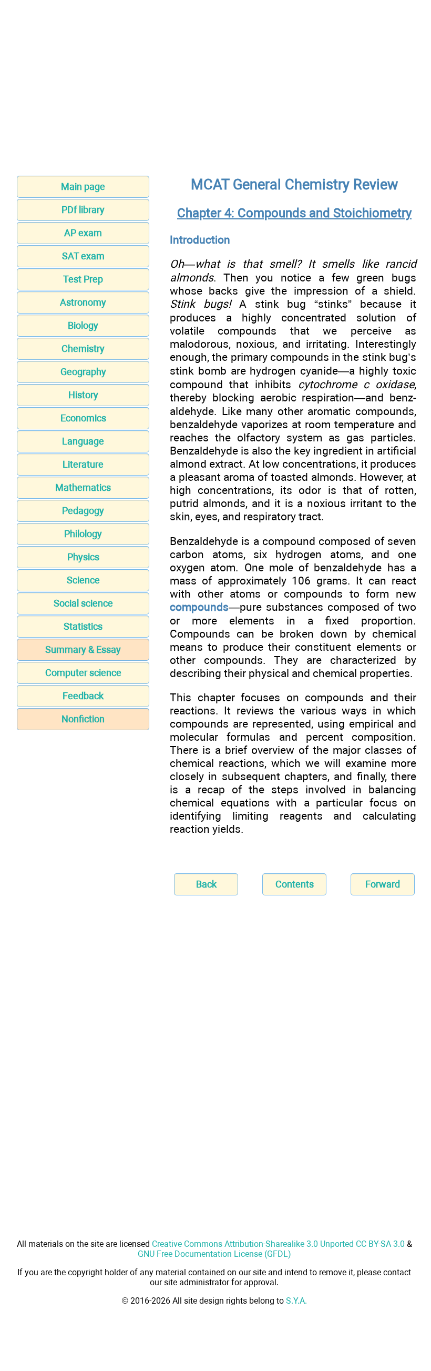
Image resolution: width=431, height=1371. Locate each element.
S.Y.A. (296, 1301)
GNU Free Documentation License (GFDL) (214, 1254)
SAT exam (83, 255)
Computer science (83, 672)
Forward (382, 884)
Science (83, 580)
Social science (83, 603)
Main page (83, 186)
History (83, 394)
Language (83, 441)
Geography (83, 371)
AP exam (83, 232)
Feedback (83, 695)
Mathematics (83, 487)
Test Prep (83, 279)
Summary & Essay (83, 649)
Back (206, 884)
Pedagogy (83, 510)
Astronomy (83, 302)
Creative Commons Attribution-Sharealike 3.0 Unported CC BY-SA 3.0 (278, 1244)
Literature (83, 464)
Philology (83, 533)
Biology (83, 325)
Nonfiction (83, 718)
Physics (83, 556)
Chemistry (83, 348)
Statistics (83, 626)
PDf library (83, 209)
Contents (294, 884)
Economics (83, 418)
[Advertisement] (215, 91)
